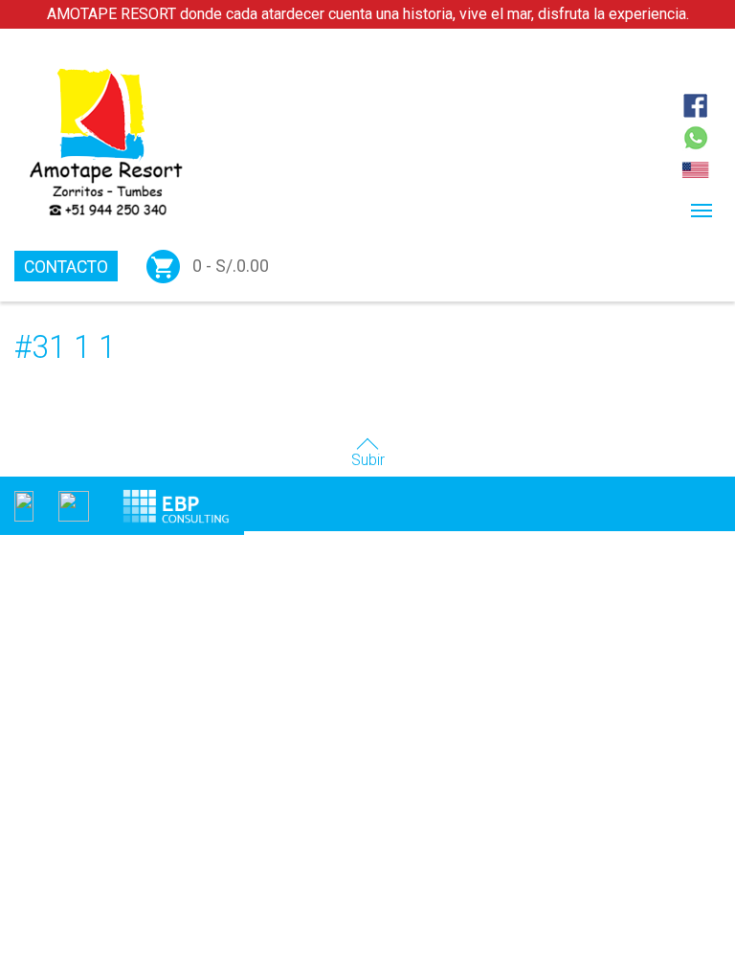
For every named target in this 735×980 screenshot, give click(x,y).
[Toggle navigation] (701, 210)
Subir (368, 460)
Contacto (66, 267)
